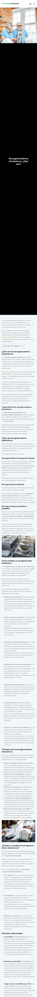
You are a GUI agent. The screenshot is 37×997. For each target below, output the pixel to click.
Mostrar (21, 346)
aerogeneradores (11, 372)
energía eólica (6, 337)
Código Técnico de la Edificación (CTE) (17, 984)
